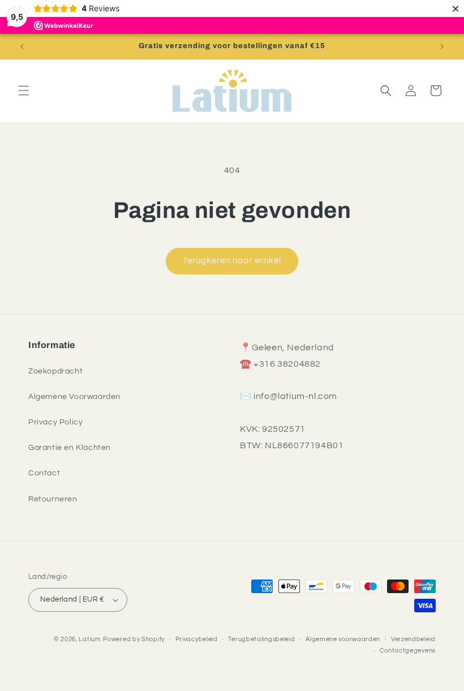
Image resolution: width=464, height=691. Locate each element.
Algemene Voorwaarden (74, 397)
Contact (44, 473)
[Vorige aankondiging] (22, 46)
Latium (90, 639)
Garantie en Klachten (69, 448)
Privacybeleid (196, 639)
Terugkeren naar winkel (232, 260)
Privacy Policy (55, 422)
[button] (23, 90)
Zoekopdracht (55, 371)
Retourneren (53, 499)
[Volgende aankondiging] (441, 46)
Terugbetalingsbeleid (261, 639)
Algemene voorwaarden (343, 639)
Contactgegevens (408, 650)
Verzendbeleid (413, 639)
